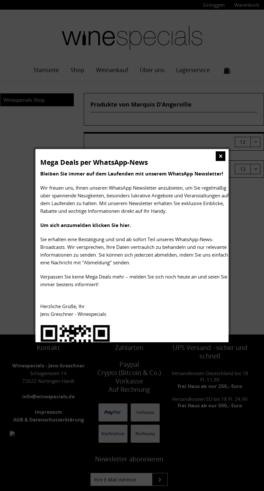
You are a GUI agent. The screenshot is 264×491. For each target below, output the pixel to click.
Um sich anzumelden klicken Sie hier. (85, 225)
